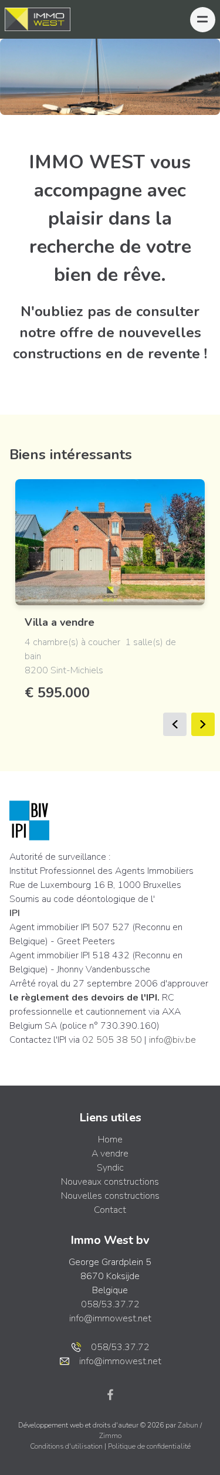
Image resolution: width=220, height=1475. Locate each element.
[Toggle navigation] (202, 19)
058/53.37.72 (110, 1304)
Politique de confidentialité (149, 1446)
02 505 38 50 (112, 1039)
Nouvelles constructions (110, 1195)
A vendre (110, 1153)
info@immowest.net (110, 1318)
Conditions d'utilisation (67, 1446)
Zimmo (110, 1435)
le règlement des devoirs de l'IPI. (84, 997)
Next (203, 724)
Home (110, 1139)
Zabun (188, 1425)
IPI (14, 913)
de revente (163, 353)
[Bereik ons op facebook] (110, 1394)
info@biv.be (172, 1039)
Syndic (110, 1167)
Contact (110, 1209)
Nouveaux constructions (110, 1181)
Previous (175, 724)
